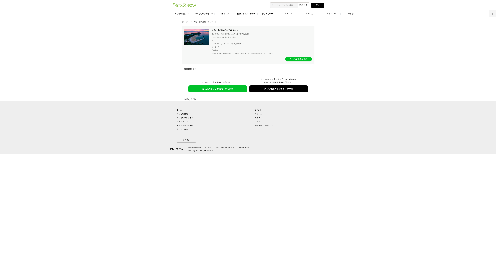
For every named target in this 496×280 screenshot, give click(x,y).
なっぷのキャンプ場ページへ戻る (217, 88)
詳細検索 (303, 5)
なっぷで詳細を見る (298, 59)
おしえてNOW (267, 13)
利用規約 (208, 147)
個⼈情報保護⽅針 (194, 147)
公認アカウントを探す (246, 13)
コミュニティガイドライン (224, 147)
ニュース (309, 13)
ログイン (317, 5)
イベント (288, 13)
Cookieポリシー (243, 147)
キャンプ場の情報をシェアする (278, 88)
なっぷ (350, 13)
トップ (187, 21)
